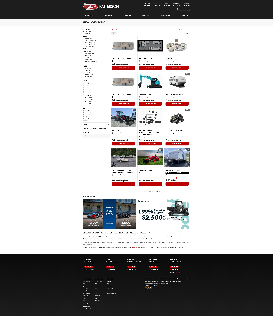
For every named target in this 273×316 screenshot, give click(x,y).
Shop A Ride (152, 285)
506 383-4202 (167, 5)
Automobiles (97, 286)
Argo (84, 283)
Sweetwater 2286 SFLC (122, 59)
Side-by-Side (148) (89, 46)
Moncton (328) (88, 97)
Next (156, 191)
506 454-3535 (176, 5)
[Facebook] (177, 272)
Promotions (146, 15)
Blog (108, 283)
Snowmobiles (85, 296)
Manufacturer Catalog (87, 308)
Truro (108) (87, 105)
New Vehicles (89, 15)
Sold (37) (87, 110)
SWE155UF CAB (145, 95)
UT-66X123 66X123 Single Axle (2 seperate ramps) (122, 172)
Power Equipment (86, 293)
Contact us (134, 247)
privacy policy (172, 281)
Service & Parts (165, 15)
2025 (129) (87, 87)
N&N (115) (87, 70)
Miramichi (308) (88, 101)
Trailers (84, 300)
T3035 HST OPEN (145, 171)
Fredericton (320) (89, 99)
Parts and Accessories (111, 291)
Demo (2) (87, 118)
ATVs (84, 284)
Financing (127, 15)
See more (85, 48)
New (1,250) (88, 31)
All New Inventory (86, 281)
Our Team (109, 284)
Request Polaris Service (111, 293)
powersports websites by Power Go (162, 283)
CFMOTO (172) (88, 68)
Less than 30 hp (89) (89, 59)
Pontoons (85, 291)
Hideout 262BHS (173, 171)
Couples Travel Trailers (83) (91, 61)
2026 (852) (87, 85)
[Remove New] (115, 34)
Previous (145, 191)
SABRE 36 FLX (171, 59)
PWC (96, 293)
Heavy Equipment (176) (90, 40)
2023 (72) (87, 91)
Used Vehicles (109, 15)
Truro (155, 3)
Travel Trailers (85, 302)
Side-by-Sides (85, 295)
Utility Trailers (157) (90, 44)
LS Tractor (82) (88, 76)
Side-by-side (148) (89, 53)
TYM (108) (87, 72)
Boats (84, 286)
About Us (185, 15)
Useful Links (111, 279)
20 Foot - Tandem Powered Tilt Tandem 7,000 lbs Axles (149, 133)
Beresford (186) (88, 103)
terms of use (178, 281)
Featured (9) (88, 116)
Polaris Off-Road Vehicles (86, 304)
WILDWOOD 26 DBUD (174, 95)
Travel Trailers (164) (90, 42)
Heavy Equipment (86, 290)
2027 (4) (87, 83)
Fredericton (176, 3)
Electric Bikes (85, 288)
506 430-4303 (187, 5)
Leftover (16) (88, 112)
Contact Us (109, 281)
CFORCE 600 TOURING (175, 131)
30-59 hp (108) (88, 57)
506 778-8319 (147, 5)
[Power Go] (156, 287)
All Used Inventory (98, 281)
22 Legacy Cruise (146, 59)
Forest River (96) (89, 74)
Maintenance (109, 290)
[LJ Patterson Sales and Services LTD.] (101, 7)
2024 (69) (87, 89)
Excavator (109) (88, 55)
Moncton (166, 3)
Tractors (84, 298)
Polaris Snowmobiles (87, 306)
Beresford (186, 3)
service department (155, 242)
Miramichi (147, 3)
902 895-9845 (157, 5)
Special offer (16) (89, 114)
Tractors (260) (88, 38)
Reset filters (187, 33)
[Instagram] (179, 272)
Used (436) (87, 33)
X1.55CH (115, 131)
